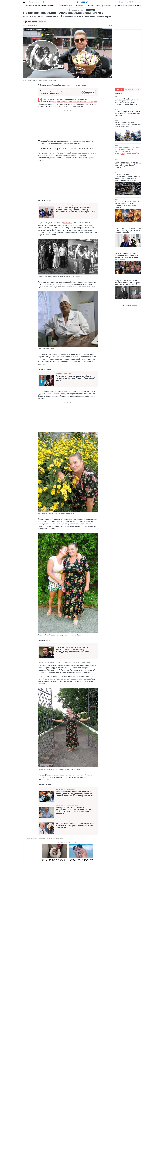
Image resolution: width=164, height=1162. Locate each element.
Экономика (139, 5)
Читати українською (30, 25)
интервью (85, 668)
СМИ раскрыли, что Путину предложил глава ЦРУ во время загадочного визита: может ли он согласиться (128, 256)
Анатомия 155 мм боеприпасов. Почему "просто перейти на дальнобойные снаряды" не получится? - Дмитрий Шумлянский (127, 101)
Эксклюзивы (80, 5)
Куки (81, 10)
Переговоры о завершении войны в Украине (39, 5)
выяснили (61, 394)
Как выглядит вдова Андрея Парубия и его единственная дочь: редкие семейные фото (127, 124)
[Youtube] (127, 2)
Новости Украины (60, 789)
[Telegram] (125, 2)
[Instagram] (132, 2)
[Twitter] (130, 2)
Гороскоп (128, 5)
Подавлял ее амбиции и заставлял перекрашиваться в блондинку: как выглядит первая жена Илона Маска (72, 650)
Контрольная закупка (65, 5)
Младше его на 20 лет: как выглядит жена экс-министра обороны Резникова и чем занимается (75, 826)
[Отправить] (43, 2)
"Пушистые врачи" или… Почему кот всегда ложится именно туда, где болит (128, 113)
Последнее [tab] (119, 89)
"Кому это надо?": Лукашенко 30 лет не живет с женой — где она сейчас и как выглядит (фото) (128, 230)
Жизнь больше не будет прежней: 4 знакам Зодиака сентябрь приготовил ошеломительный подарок (127, 204)
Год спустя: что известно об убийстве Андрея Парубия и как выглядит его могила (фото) (127, 282)
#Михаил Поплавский (39, 838)
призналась (67, 223)
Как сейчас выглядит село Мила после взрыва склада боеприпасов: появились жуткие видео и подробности (128, 164)
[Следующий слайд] (142, 6)
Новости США (59, 645)
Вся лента (118, 93)
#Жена (29, 838)
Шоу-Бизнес (59, 204)
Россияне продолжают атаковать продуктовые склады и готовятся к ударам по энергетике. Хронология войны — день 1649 (128, 151)
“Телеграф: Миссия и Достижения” (99, 5)
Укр (140, 2)
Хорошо (90, 10)
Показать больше (125, 305)
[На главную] (82, 2)
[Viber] (122, 2)
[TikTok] (135, 2)
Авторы (119, 5)
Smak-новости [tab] (129, 89)
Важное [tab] (137, 89)
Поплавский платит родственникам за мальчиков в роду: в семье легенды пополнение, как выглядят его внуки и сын (75, 210)
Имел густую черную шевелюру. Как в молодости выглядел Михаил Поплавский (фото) (75, 378)
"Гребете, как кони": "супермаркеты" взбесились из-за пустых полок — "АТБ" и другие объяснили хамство (127, 177)
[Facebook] (119, 2)
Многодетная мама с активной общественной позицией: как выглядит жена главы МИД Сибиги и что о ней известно (74, 811)
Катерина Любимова (32, 21)
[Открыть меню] (24, 2)
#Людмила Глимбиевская (55, 838)
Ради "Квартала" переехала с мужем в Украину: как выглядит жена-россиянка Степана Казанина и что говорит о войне (74, 794)
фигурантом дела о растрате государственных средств (75, 102)
